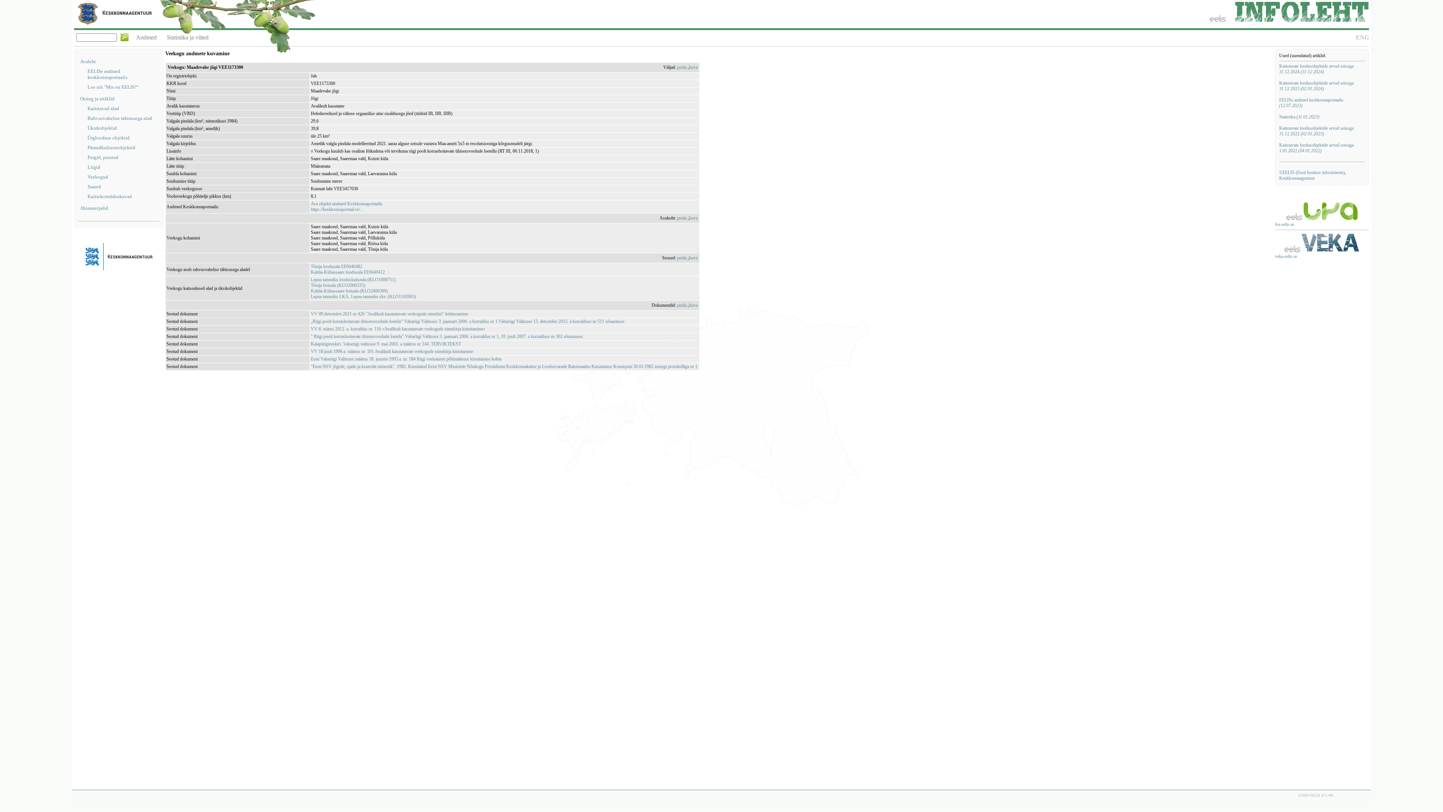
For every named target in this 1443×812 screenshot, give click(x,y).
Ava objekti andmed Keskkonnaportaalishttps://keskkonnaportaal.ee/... (347, 206)
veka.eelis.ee (1286, 256)
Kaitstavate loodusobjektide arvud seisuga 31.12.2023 (1316, 85)
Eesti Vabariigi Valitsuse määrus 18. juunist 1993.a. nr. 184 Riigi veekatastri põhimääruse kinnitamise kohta (406, 359)
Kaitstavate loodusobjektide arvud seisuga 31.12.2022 (1316, 131)
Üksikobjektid (102, 128)
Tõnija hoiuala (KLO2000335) (338, 285)
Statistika (1299, 117)
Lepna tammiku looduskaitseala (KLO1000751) (353, 279)
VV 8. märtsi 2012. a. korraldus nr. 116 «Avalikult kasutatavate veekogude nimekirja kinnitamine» (398, 329)
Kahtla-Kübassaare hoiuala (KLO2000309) (349, 291)
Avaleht (88, 61)
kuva (693, 67)
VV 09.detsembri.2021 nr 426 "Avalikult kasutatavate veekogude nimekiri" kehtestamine (389, 314)
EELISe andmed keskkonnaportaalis (107, 74)
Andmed (146, 37)
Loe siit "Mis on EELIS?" (113, 87)
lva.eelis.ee (1284, 224)
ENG (1362, 37)
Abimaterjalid (94, 208)
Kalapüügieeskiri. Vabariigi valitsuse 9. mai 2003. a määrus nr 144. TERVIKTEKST (386, 344)
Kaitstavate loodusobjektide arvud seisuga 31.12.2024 (1316, 69)
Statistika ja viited (188, 37)
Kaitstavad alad (103, 108)
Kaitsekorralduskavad (110, 196)
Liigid (94, 167)
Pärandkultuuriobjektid (111, 147)
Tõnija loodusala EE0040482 (336, 266)
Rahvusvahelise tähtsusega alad (120, 118)
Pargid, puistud (103, 157)
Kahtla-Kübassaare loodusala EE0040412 (348, 272)
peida (682, 67)
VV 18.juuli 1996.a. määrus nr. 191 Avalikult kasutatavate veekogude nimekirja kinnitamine (392, 351)
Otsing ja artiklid (97, 99)
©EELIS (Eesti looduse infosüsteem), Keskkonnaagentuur (1312, 175)
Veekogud (98, 177)
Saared (94, 186)
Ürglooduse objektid (109, 138)
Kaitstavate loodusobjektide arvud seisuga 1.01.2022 (1316, 147)
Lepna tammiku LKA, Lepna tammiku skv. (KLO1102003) (363, 296)
